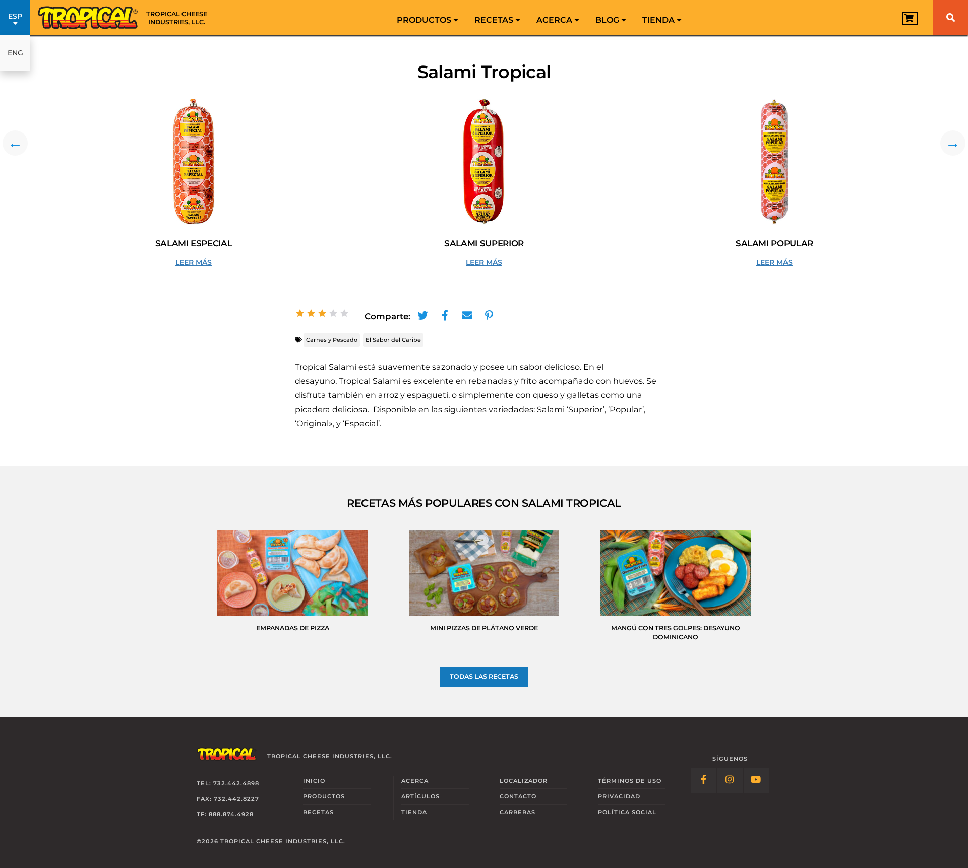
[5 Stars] (344, 313)
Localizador (524, 780)
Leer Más (210, 262)
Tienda (659, 20)
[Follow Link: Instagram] (730, 780)
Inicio (314, 780)
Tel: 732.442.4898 (228, 783)
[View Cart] (910, 18)
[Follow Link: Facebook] (703, 780)
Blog (608, 20)
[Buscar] (950, 17)
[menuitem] (427, 17)
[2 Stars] (311, 313)
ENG (15, 52)
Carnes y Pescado (331, 339)
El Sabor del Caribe (393, 339)
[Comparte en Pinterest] (489, 316)
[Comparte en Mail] (467, 316)
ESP (15, 16)
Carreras (517, 812)
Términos (629, 780)
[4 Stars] (333, 313)
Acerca (555, 20)
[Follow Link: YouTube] (756, 780)
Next (952, 143)
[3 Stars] (322, 313)
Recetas (494, 20)
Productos (425, 20)
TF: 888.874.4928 (225, 814)
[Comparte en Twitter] (422, 316)
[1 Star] (300, 313)
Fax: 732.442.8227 (228, 799)
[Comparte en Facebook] (445, 316)
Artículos (420, 796)
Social (627, 812)
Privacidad (619, 796)
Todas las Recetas (484, 676)
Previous (15, 143)
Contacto (518, 796)
